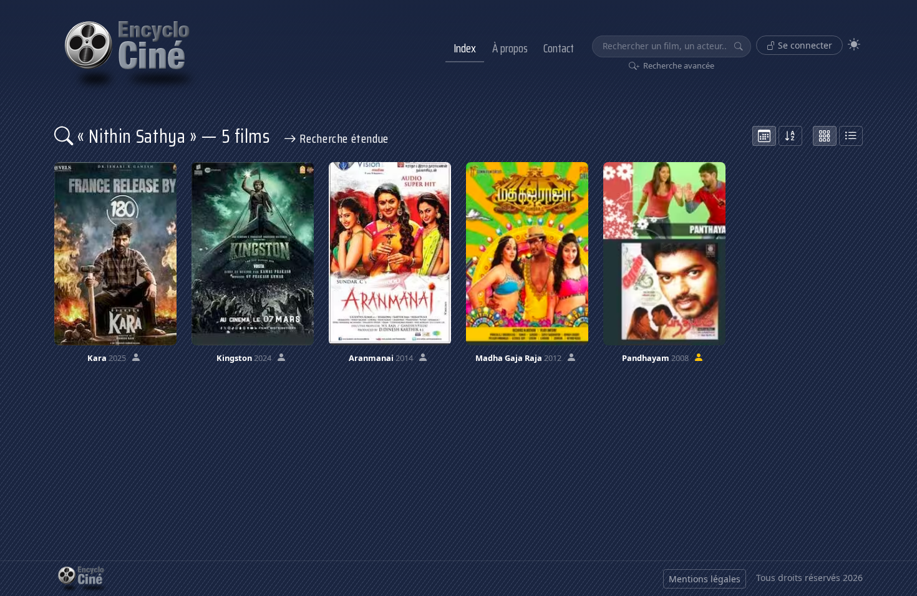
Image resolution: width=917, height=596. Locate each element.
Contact (558, 48)
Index (465, 48)
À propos (510, 48)
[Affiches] (825, 136)
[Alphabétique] (790, 136)
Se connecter (803, 45)
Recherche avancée (677, 65)
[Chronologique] (764, 136)
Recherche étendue (343, 138)
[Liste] (851, 136)
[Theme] (854, 45)
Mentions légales (704, 579)
